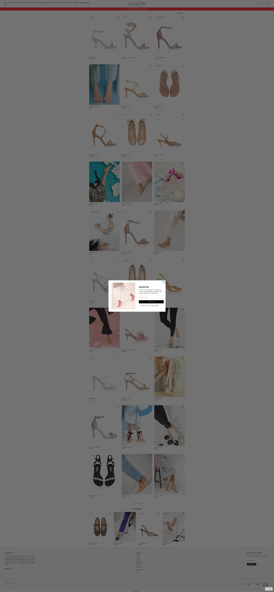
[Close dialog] (163, 282)
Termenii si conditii (154, 305)
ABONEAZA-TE (151, 301)
